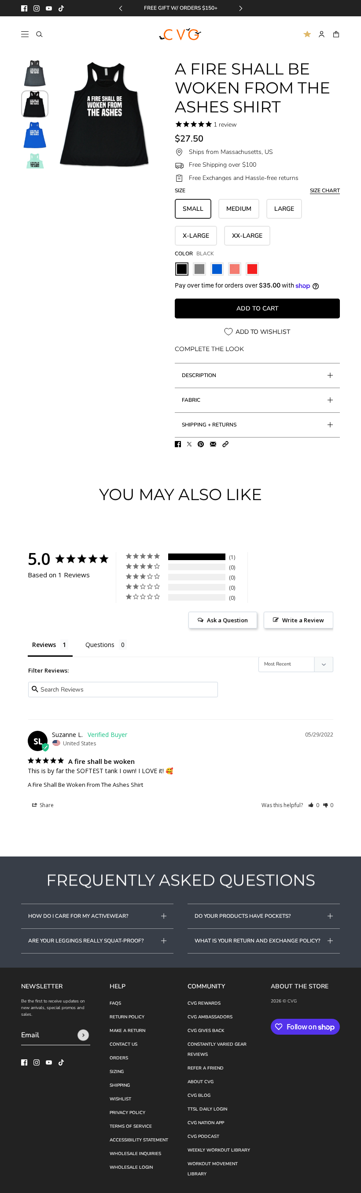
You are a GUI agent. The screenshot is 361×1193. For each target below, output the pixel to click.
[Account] (321, 34)
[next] (241, 8)
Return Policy (127, 1017)
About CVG (201, 1082)
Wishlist (120, 1099)
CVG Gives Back (206, 1031)
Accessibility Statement (139, 1140)
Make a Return (127, 1031)
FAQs (115, 1003)
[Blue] (217, 269)
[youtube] (49, 8)
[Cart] (336, 34)
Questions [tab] (99, 644)
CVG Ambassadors (210, 1017)
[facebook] (24, 8)
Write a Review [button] (303, 620)
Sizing (117, 1072)
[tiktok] (61, 8)
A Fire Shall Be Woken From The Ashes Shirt (85, 785)
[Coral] (234, 269)
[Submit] (83, 1035)
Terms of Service (131, 1126)
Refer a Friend (206, 1068)
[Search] (39, 34)
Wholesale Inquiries (135, 1154)
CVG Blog (199, 1095)
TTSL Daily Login (207, 1109)
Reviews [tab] (44, 644)
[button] (225, 444)
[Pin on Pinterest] (201, 444)
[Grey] (199, 269)
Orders (119, 1058)
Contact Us (123, 1044)
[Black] (182, 269)
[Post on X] (189, 444)
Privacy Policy (127, 1113)
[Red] (252, 269)
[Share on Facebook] (178, 444)
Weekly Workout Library (219, 1150)
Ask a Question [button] (227, 620)
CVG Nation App (206, 1123)
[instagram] (36, 8)
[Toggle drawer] (25, 34)
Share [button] (46, 805)
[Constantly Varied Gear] (181, 34)
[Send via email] (213, 444)
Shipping (120, 1085)
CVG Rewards (204, 1003)
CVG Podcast (203, 1136)
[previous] (120, 8)
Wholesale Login (131, 1167)
